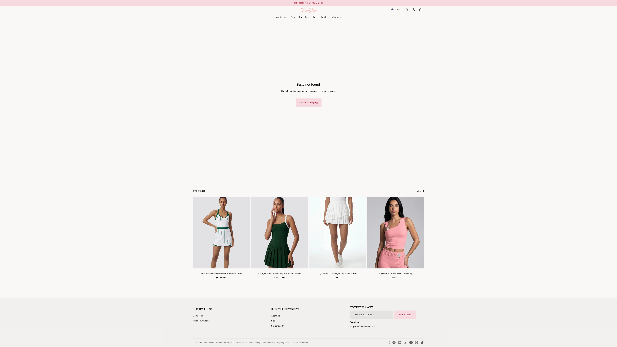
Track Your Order (201, 320)
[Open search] (406, 9)
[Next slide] (245, 232)
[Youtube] (411, 342)
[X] (405, 342)
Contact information (300, 342)
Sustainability (277, 325)
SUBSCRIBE (405, 314)
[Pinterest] (400, 342)
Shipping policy (283, 342)
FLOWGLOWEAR (207, 342)
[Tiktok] (422, 342)
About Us (275, 315)
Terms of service (268, 342)
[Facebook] (394, 342)
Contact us (198, 315)
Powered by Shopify (224, 342)
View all (420, 191)
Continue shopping (309, 102)
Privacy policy (254, 342)
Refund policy (241, 342)
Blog (273, 320)
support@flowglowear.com (362, 326)
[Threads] (417, 342)
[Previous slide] (197, 232)
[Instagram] (388, 342)
